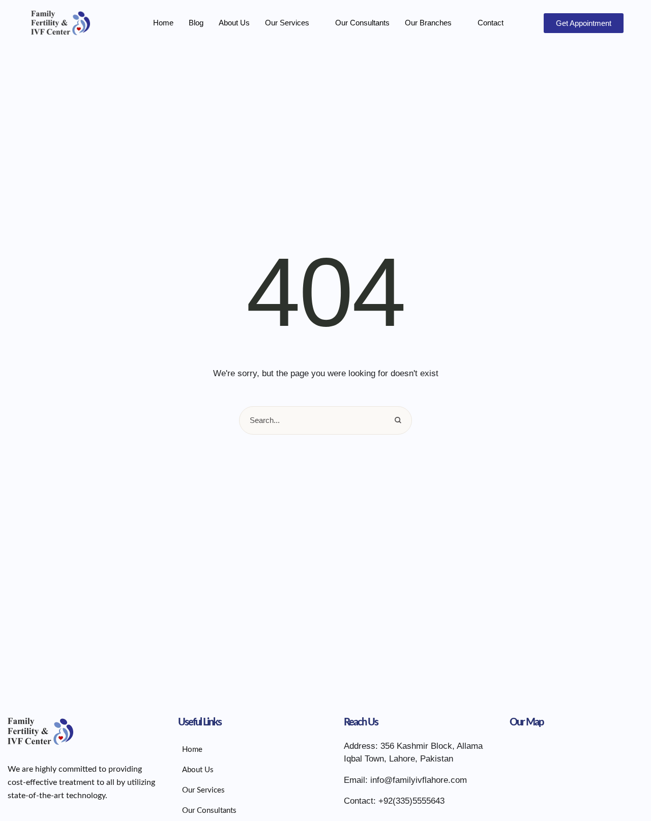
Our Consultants (362, 22)
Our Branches (428, 22)
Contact (491, 22)
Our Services (287, 22)
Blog (196, 22)
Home (163, 22)
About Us (234, 22)
